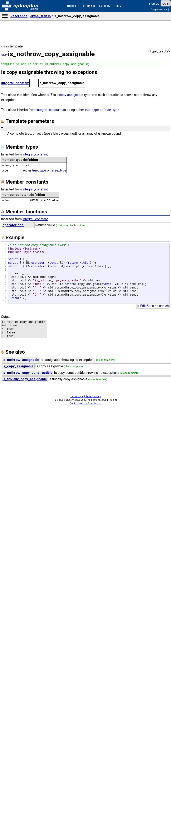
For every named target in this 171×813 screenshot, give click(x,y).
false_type (111, 110)
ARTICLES (104, 6)
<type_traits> (40, 16)
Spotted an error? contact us (85, 403)
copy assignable (71, 95)
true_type (92, 110)
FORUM (117, 6)
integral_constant (15, 83)
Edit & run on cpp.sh (154, 306)
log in (166, 3)
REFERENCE (89, 6)
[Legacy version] (160, 9)
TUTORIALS (73, 6)
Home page (77, 396)
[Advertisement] (85, 747)
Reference (19, 16)
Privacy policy (93, 396)
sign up (154, 3)
